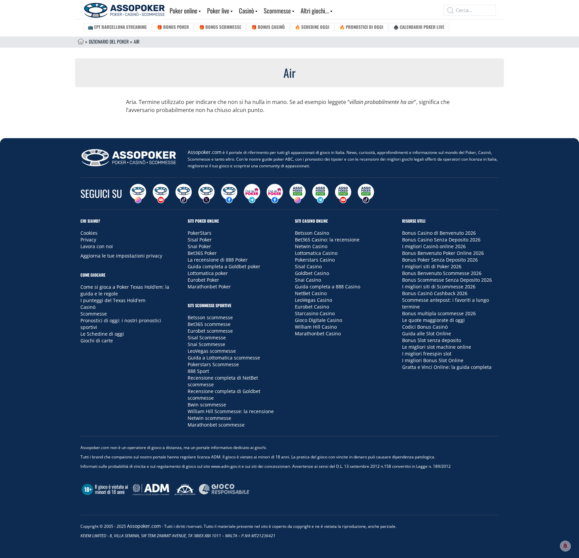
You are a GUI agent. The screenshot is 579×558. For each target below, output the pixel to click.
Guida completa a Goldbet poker (224, 266)
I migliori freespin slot (426, 353)
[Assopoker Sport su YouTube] (343, 193)
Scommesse (277, 10)
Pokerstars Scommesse (213, 364)
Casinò (246, 10)
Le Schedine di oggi (102, 334)
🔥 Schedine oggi (312, 26)
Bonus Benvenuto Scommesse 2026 (441, 273)
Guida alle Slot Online (426, 333)
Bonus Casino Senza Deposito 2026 (441, 239)
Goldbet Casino (312, 273)
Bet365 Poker (202, 253)
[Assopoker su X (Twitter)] (206, 193)
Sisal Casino (308, 266)
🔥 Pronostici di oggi (361, 26)
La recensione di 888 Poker (218, 260)
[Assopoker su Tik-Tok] (183, 193)
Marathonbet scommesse (216, 425)
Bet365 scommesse (209, 324)
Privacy (88, 239)
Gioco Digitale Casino (318, 320)
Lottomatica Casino (316, 253)
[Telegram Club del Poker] (252, 193)
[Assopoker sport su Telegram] (320, 193)
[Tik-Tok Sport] (366, 193)
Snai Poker (199, 246)
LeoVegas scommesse (212, 351)
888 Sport (198, 371)
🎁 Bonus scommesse (220, 26)
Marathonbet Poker (209, 286)
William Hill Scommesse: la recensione (231, 411)
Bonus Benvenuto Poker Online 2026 (443, 253)
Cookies (89, 233)
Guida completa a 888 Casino (327, 286)
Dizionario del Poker (109, 41)
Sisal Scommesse (207, 337)
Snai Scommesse (206, 344)
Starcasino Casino (315, 313)
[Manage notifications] (565, 546)
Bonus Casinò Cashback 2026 (434, 293)
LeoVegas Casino (313, 300)
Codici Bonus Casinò (425, 327)
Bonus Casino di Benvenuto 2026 (439, 233)
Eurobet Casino (312, 306)
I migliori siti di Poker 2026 (431, 266)
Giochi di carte (96, 340)
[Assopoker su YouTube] (161, 193)
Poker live (218, 10)
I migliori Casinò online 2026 (434, 246)
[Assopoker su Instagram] (138, 193)
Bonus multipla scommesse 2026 (439, 313)
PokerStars (199, 233)
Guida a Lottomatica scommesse (224, 357)
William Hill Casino (316, 327)
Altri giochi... (315, 10)
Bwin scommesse (207, 404)
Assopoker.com (204, 152)
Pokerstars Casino (315, 260)
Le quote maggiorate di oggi (433, 320)
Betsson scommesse (210, 317)
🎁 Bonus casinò (268, 26)
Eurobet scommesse (210, 331)
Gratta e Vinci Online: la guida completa (447, 367)
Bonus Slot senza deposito (431, 340)
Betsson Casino (312, 233)
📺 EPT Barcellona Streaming (117, 26)
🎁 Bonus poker (173, 26)
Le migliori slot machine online (436, 347)
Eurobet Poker (203, 280)
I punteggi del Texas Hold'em (112, 300)
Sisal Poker (200, 239)
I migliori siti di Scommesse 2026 (438, 286)
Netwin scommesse (209, 418)
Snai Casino (308, 280)
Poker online (183, 10)
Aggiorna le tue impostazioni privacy (121, 256)
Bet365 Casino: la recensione (327, 239)
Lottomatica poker (208, 273)
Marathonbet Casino (318, 333)
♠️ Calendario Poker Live (418, 26)
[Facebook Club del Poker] (274, 193)
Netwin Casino (311, 246)
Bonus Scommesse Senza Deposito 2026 (447, 280)
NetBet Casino (311, 293)
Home (81, 41)
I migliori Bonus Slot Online (432, 360)
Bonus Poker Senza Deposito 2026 (440, 260)
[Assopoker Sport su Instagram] (297, 193)
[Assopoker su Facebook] (229, 193)
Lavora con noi (96, 246)
